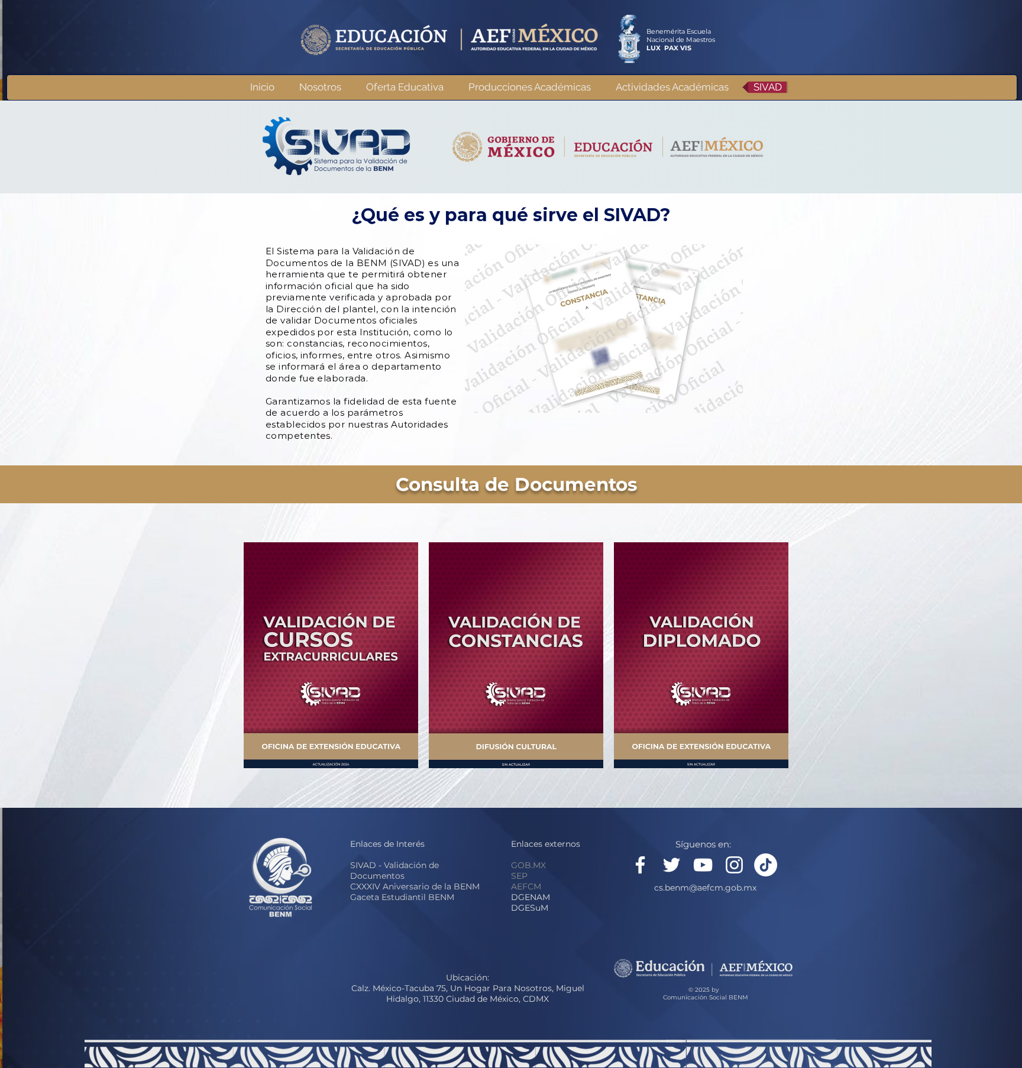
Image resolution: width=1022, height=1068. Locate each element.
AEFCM (526, 886)
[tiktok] (765, 864)
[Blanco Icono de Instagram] (734, 864)
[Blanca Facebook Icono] (640, 864)
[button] (529, 87)
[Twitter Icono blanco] (671, 864)
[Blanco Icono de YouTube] (702, 864)
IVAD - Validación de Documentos (394, 870)
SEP (519, 875)
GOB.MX (528, 865)
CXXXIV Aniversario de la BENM (415, 886)
